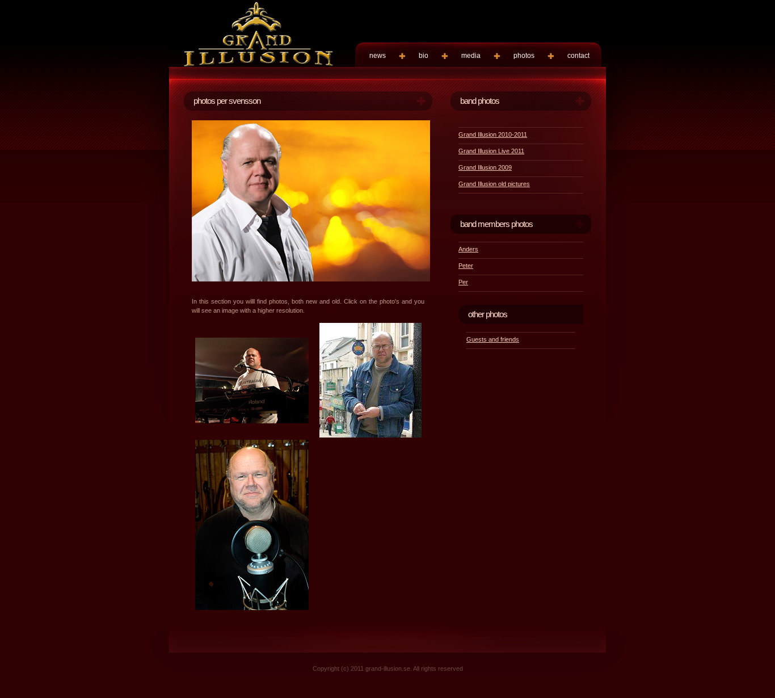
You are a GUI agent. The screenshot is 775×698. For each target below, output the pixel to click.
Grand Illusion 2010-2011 (492, 134)
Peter (465, 265)
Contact (578, 56)
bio (423, 56)
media (471, 56)
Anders (468, 249)
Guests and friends (492, 339)
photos (523, 56)
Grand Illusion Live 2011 (491, 151)
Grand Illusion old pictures (494, 183)
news (377, 56)
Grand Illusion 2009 (485, 167)
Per (463, 282)
